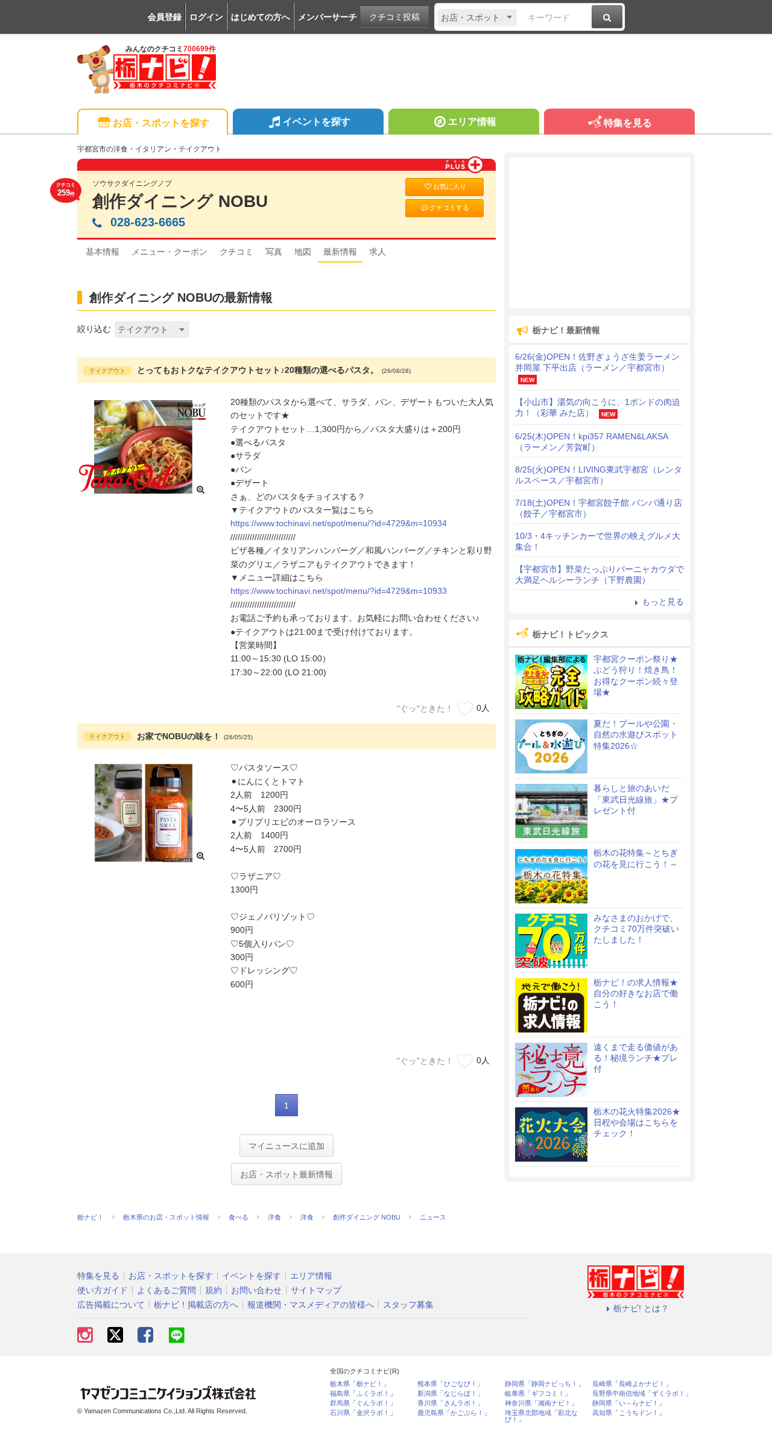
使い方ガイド (102, 1290)
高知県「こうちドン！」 (628, 1413)
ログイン (206, 17)
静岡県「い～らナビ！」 (628, 1403)
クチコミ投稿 (394, 17)
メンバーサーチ (327, 17)
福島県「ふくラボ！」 (363, 1393)
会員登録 (165, 17)
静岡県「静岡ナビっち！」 (544, 1384)
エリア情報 (472, 121)
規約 (213, 1290)
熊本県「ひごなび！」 (450, 1384)
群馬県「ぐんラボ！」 (363, 1403)
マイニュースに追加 (286, 1146)
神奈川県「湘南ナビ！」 (541, 1403)
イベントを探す (316, 121)
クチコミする (449, 207)
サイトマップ (316, 1290)
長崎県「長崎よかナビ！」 (632, 1384)
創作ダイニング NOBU (180, 201)
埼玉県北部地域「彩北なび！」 (541, 1416)
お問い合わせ (256, 1290)
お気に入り (449, 186)
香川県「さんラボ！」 (450, 1403)
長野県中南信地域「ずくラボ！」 (642, 1393)
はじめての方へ (260, 17)
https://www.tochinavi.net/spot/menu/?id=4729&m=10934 (338, 523)
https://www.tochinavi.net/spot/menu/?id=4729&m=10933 (338, 591)
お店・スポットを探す (161, 123)
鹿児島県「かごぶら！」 (453, 1413)
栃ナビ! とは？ (641, 1308)
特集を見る (628, 123)
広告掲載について (111, 1304)
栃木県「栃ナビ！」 (360, 1384)
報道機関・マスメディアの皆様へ (310, 1304)
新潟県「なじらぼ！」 (450, 1393)
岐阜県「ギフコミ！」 (538, 1393)
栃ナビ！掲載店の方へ (196, 1304)
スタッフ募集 (408, 1304)
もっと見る (663, 601)
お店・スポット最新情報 (286, 1174)
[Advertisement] (599, 233)
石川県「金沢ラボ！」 (363, 1413)
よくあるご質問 (166, 1290)
